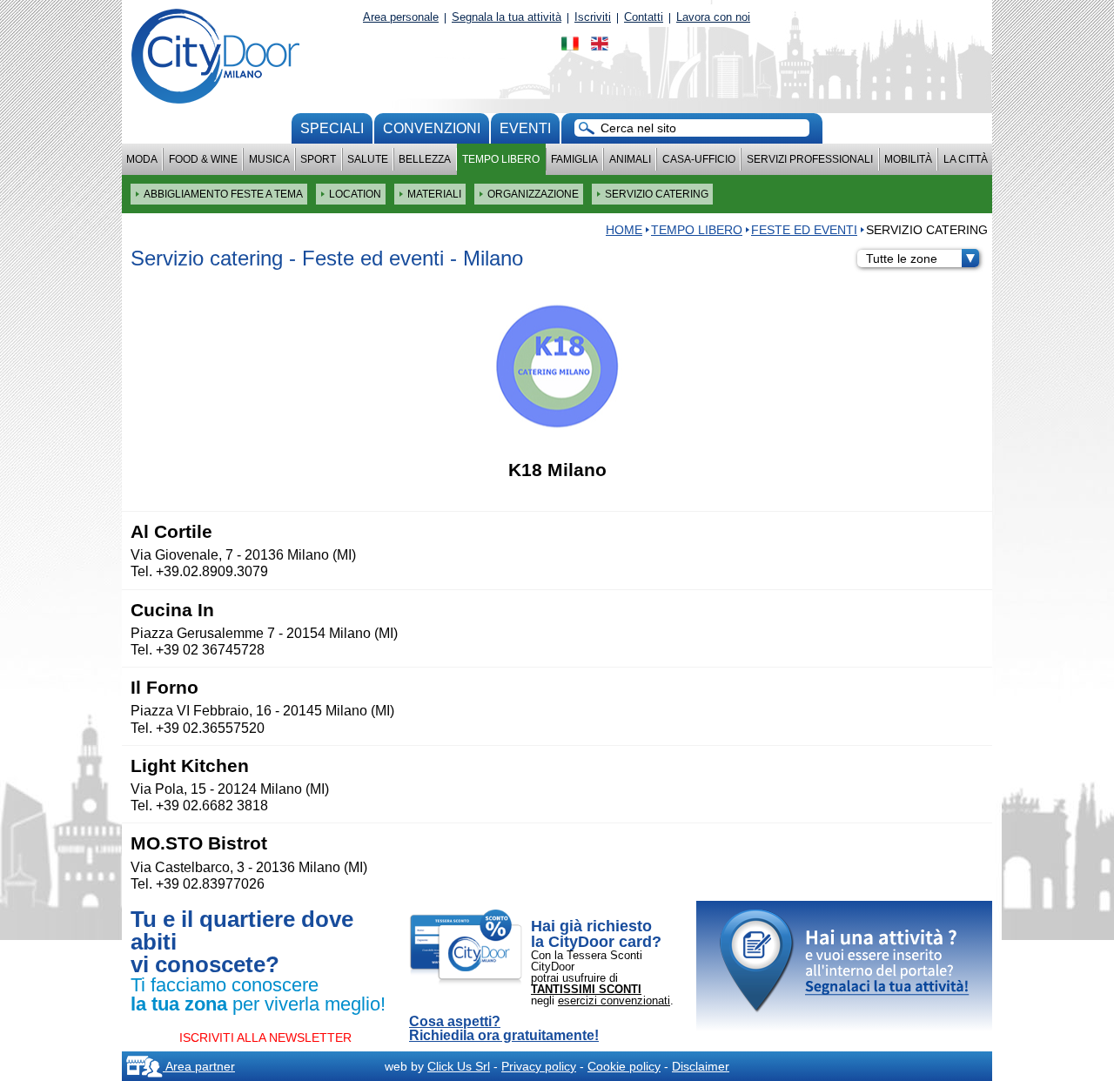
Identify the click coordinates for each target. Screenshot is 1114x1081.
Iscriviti (592, 17)
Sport (318, 159)
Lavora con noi (713, 17)
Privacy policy (538, 1066)
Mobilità (908, 159)
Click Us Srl (458, 1066)
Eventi (525, 128)
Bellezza (425, 159)
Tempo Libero (501, 159)
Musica (269, 159)
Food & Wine (203, 159)
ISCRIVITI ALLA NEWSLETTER (265, 1037)
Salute (367, 159)
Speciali (332, 128)
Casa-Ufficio (698, 159)
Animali (630, 159)
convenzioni (431, 128)
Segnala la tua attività (506, 17)
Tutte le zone (901, 258)
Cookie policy (624, 1066)
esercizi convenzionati (614, 1000)
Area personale (401, 17)
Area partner (199, 1066)
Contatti (643, 17)
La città (965, 159)
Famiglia (574, 159)
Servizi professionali (810, 159)
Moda (142, 159)
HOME (624, 230)
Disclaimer (700, 1066)
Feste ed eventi (804, 230)
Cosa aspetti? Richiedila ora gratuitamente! (504, 1029)
